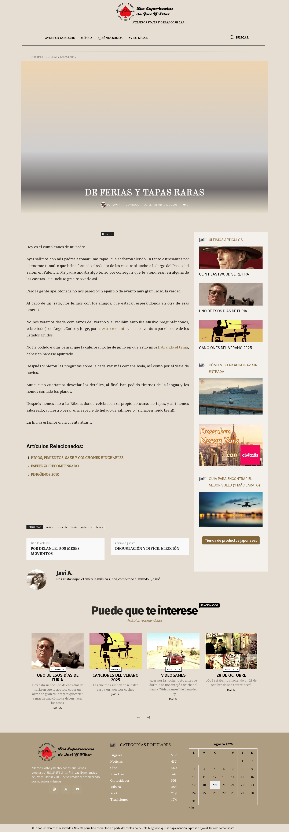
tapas (99, 527)
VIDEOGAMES (173, 675)
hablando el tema (173, 347)
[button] (239, 37)
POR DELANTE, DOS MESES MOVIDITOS (55, 551)
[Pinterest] (170, 222)
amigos (50, 527)
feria (74, 527)
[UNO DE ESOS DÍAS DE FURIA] (231, 294)
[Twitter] (66, 789)
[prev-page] (139, 717)
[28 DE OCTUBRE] (231, 651)
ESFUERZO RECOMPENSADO (55, 465)
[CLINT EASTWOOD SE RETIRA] (231, 258)
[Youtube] (77, 789)
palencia (86, 527)
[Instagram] (54, 789)
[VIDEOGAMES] (173, 651)
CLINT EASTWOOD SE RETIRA (224, 274)
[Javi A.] (103, 205)
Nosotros (107, 234)
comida (63, 527)
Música (115, 669)
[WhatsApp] (180, 222)
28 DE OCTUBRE (231, 675)
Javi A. (117, 205)
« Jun (192, 807)
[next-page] (148, 717)
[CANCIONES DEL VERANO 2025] (231, 331)
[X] (160, 222)
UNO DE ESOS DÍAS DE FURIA (223, 311)
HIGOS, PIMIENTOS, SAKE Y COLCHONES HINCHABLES (77, 457)
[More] (190, 222)
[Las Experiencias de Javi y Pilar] (144, 11)
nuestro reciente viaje (116, 328)
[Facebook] (151, 222)
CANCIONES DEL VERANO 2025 (225, 348)
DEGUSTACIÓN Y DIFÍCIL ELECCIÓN (147, 548)
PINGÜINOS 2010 (45, 474)
